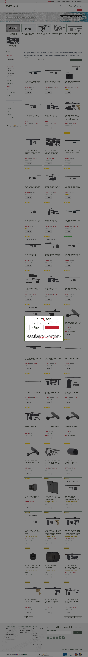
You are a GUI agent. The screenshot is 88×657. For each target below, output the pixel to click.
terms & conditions (53, 337)
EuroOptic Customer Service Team (43, 338)
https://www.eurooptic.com (46, 331)
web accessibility (45, 337)
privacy (41, 337)
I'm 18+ (52, 327)
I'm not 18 (36, 327)
